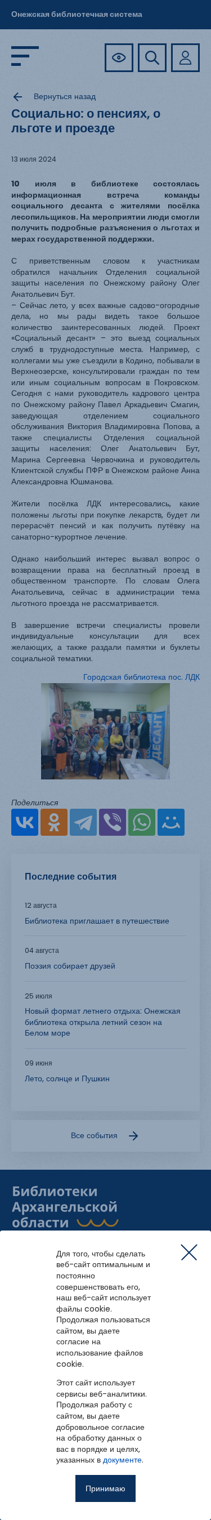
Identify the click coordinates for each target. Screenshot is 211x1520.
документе (122, 1459)
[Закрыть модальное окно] (189, 1252)
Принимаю (105, 1488)
